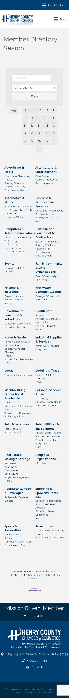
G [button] (33, 118)
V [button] (32, 141)
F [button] (26, 118)
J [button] (53, 118)
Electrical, (40, 255)
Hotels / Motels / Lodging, (44, 377)
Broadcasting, (11, 190)
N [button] (47, 125)
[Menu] (52, 5)
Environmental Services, (48, 436)
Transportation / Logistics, (49, 530)
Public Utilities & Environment (47, 426)
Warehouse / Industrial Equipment (47, 347)
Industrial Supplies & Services (48, 339)
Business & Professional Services (44, 202)
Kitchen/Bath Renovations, (18, 359)
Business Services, (45, 214)
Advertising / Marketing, (17, 176)
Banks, (8, 296)
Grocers (8, 500)
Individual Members (15, 327)
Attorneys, (9, 375)
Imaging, (40, 325)
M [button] (39, 125)
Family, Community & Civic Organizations (48, 267)
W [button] (39, 141)
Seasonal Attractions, (46, 179)
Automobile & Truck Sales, (18, 206)
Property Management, (16, 477)
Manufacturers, (12, 402)
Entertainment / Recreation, (13, 536)
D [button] (47, 110)
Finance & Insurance (11, 289)
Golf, (29, 541)
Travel (38, 381)
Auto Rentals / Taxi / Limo (49, 537)
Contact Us (36, 578)
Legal (8, 370)
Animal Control (12, 432)
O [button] (54, 125)
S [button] (47, 133)
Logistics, (40, 534)
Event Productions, (45, 176)
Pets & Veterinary (17, 424)
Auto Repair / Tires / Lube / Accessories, (18, 212)
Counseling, (41, 398)
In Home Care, (43, 405)
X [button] (47, 141)
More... (24, 190)
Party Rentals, (11, 545)
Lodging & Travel (47, 370)
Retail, (38, 497)
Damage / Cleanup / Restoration (47, 298)
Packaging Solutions (15, 416)
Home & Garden (16, 337)
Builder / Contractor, (46, 241)
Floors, (8, 355)
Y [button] (54, 141)
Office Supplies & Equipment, (44, 513)
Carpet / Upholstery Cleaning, (15, 350)
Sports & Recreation (12, 528)
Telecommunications (15, 251)
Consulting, (41, 210)
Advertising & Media (14, 169)
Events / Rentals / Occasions (14, 270)
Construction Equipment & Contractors (44, 233)
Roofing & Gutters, (45, 245)
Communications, (14, 248)
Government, (24, 323)
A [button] (26, 110)
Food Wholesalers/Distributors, (18, 411)
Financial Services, (14, 299)
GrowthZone (47, 692)
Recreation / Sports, (15, 541)
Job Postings (53, 574)
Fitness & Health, (44, 401)
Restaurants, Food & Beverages (17, 490)
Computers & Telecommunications (19, 231)
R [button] (40, 133)
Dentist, (58, 401)
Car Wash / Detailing (15, 217)
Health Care (44, 311)
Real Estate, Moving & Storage (17, 457)
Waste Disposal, (53, 432)
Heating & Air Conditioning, (42, 250)
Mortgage (9, 303)
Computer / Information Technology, (17, 239)
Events (9, 263)
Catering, (23, 497)
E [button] (54, 110)
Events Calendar (44, 571)
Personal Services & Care (48, 392)
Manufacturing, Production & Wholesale (15, 394)
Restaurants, (11, 497)
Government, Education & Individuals (14, 315)
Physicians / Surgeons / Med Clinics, (48, 320)
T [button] (54, 133)
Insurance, (17, 296)
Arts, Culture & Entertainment (46, 169)
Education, (10, 323)
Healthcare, (41, 315)
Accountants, (56, 210)
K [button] (25, 125)
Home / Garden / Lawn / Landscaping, (18, 343)
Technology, (11, 244)
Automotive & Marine (14, 200)
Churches (40, 463)
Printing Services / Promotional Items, (14, 185)
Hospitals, (51, 325)
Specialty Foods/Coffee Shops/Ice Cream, (48, 502)
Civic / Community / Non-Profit (46, 278)
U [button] (25, 141)
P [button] (25, 133)
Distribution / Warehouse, (18, 406)
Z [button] (40, 149)
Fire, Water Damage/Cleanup (48, 289)
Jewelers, (40, 507)
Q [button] (32, 133)
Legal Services (24, 375)
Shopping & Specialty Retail (46, 490)
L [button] (32, 125)
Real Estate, (10, 463)
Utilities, (39, 432)
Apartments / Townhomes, (11, 468)
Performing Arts (44, 183)
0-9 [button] (13, 110)
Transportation (46, 526)
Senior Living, (11, 473)
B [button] (33, 110)
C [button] (40, 110)
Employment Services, (47, 217)
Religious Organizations (45, 457)
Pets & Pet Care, (12, 428)
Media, (8, 179)
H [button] (40, 118)
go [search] (36, 96)
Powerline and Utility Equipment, (46, 442)
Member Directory (23, 571)
